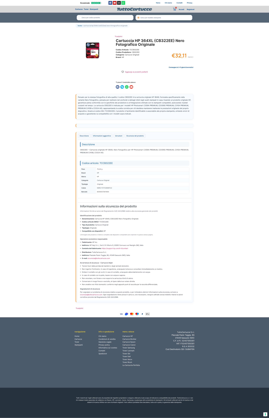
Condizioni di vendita (107, 339)
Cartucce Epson (129, 342)
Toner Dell (127, 356)
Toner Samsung (129, 348)
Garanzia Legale (105, 342)
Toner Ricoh (127, 362)
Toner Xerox (127, 359)
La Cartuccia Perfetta (131, 365)
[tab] (84, 136)
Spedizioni (103, 354)
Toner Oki (126, 354)
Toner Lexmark (128, 351)
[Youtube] (115, 3)
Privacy (189, 3)
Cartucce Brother (129, 339)
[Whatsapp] (123, 3)
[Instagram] (119, 3)
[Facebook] (110, 3)
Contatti (179, 3)
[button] (117, 87)
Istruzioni (118, 136)
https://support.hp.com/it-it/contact (115, 248)
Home (158, 3)
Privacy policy (104, 345)
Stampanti (94, 9)
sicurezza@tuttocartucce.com (99, 258)
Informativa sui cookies (108, 348)
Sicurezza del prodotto (135, 136)
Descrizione (84, 136)
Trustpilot (118, 36)
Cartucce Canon (129, 345)
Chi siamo (168, 3)
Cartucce (79, 9)
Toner (86, 9)
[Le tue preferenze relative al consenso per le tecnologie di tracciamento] (265, 414)
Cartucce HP (128, 336)
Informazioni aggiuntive (102, 136)
